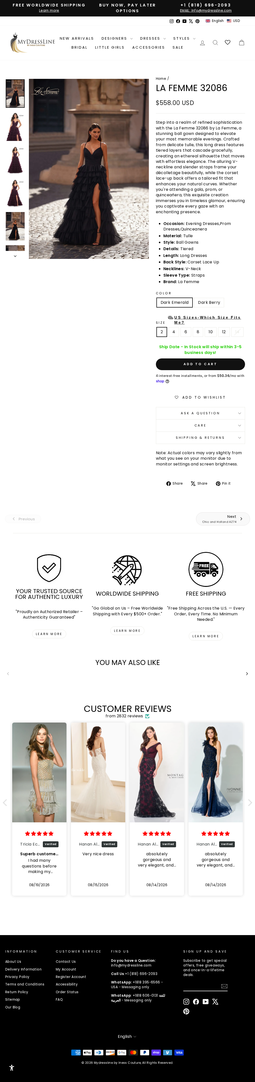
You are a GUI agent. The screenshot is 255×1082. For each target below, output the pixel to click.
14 (237, 332)
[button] (223, 20)
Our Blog (12, 1007)
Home (161, 78)
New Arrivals (77, 38)
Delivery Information (23, 969)
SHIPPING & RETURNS (200, 437)
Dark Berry (209, 302)
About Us (13, 961)
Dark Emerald (175, 302)
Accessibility (67, 984)
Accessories (148, 47)
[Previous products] (7, 673)
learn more (49, 634)
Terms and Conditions (24, 984)
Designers (115, 38)
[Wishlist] (228, 43)
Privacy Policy (17, 976)
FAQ (59, 999)
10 (211, 332)
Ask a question (200, 413)
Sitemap (12, 999)
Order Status (67, 992)
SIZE (198, 320)
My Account (66, 969)
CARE (200, 425)
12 (224, 332)
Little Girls (110, 47)
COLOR (164, 293)
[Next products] (247, 673)
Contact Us (66, 961)
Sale (178, 47)
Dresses (151, 38)
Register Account (71, 976)
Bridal (79, 47)
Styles (182, 38)
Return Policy (16, 992)
